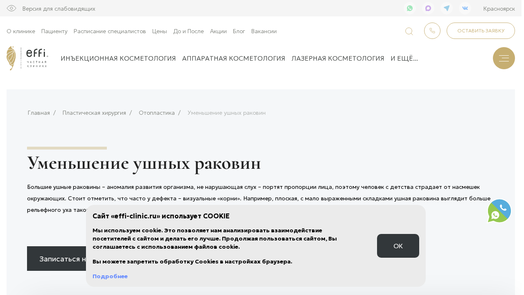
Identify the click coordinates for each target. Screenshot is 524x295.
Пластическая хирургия (94, 112)
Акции (218, 31)
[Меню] (504, 58)
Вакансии (264, 31)
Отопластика (157, 112)
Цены (159, 31)
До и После (188, 31)
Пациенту (54, 31)
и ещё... (404, 58)
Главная (39, 112)
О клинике (21, 31)
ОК (398, 246)
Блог (239, 31)
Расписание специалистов (110, 31)
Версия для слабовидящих (59, 8)
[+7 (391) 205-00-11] (432, 31)
